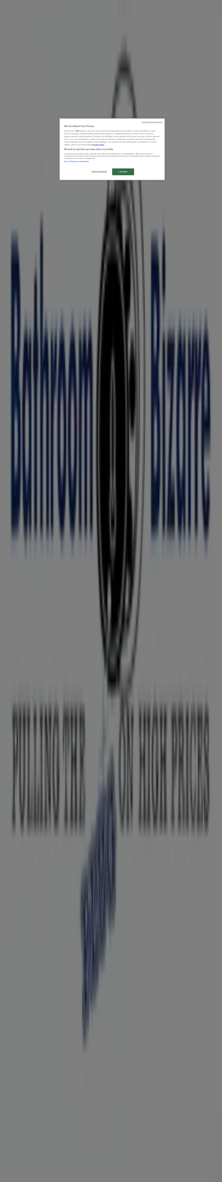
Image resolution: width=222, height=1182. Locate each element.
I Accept (123, 172)
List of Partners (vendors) (76, 161)
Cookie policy (98, 145)
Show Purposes (99, 171)
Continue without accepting (152, 122)
